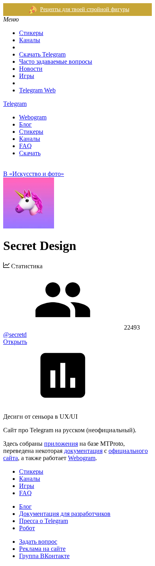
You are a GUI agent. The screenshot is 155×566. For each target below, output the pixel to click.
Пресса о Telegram (43, 520)
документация (83, 450)
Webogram (32, 117)
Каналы (29, 40)
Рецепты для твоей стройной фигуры (84, 9)
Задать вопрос (38, 541)
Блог (25, 124)
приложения (61, 443)
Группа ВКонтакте (44, 555)
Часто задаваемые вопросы (55, 61)
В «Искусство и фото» (33, 173)
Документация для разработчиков (64, 513)
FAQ (25, 145)
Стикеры (31, 32)
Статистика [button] (26, 266)
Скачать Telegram (42, 54)
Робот (27, 528)
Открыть (15, 341)
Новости (31, 68)
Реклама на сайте (42, 548)
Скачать (30, 153)
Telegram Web (37, 90)
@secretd (15, 334)
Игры (26, 75)
